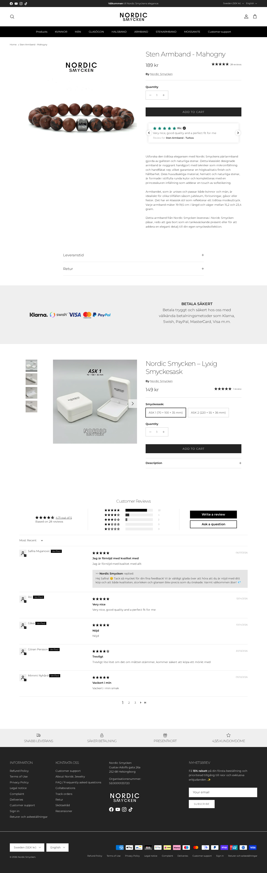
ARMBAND (141, 31)
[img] (100, 553)
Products (41, 31)
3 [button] (135, 702)
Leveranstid (73, 255)
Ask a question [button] (213, 524)
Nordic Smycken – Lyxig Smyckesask (181, 367)
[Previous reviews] (148, 132)
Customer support (219, 31)
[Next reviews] (238, 132)
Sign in (14, 811)
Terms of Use (19, 776)
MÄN (78, 31)
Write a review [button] (213, 514)
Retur (68, 268)
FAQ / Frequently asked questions (78, 782)
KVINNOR (61, 31)
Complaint (17, 794)
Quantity (152, 87)
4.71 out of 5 (64, 517)
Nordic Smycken (161, 74)
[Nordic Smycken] (133, 16)
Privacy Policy (19, 782)
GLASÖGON (96, 31)
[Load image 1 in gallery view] (81, 106)
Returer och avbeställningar (29, 816)
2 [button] (129, 702)
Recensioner (64, 811)
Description (154, 463)
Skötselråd (63, 805)
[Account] (245, 16)
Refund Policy (19, 771)
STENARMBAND (166, 31)
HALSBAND (119, 31)
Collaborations (65, 788)
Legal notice (18, 788)
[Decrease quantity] (149, 95)
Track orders (64, 794)
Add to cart (193, 112)
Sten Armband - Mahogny (33, 44)
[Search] (12, 16)
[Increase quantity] (164, 95)
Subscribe (202, 803)
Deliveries (16, 799)
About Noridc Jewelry (70, 776)
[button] (193, 133)
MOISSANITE (192, 31)
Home (13, 44)
